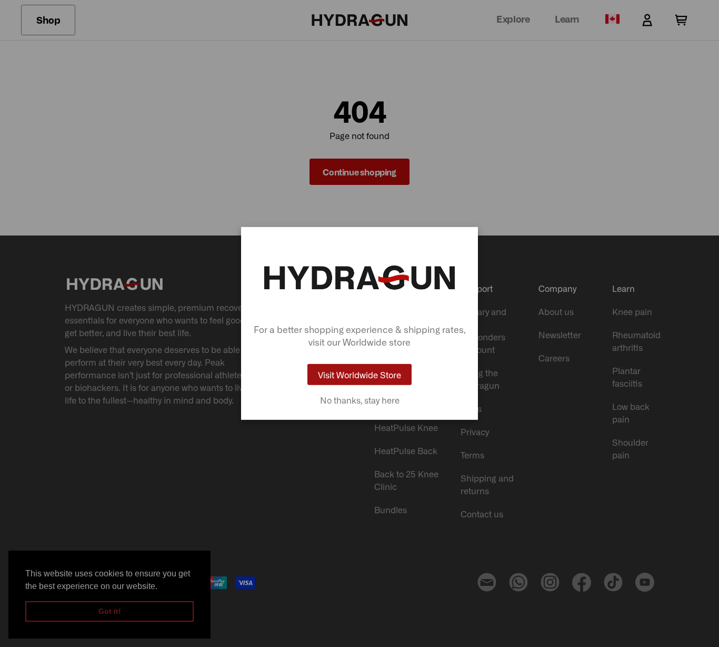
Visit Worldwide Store (359, 374)
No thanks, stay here (360, 400)
